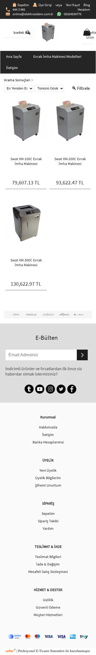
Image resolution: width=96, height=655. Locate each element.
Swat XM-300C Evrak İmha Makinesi (26, 262)
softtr (11, 651)
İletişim (12, 67)
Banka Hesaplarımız (48, 442)
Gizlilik (48, 599)
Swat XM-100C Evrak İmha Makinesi (26, 161)
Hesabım (84, 9)
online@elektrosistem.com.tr (33, 14)
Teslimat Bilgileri (48, 556)
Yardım (48, 528)
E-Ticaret (42, 651)
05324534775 (72, 14)
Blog (86, 5)
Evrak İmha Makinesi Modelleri (57, 56)
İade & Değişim (48, 564)
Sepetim (23, 5)
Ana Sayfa (14, 56)
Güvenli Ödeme (48, 607)
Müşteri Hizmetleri (48, 614)
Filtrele (83, 88)
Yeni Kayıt (73, 5)
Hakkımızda (48, 427)
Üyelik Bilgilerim (48, 477)
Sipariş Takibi (48, 521)
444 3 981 (19, 9)
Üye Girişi (45, 5)
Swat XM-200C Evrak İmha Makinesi (70, 161)
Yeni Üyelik (48, 470)
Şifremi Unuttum (48, 485)
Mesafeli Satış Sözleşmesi (48, 571)
